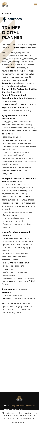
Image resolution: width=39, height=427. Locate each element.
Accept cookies (19, 422)
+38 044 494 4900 (17, 410)
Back (8, 13)
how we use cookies (26, 418)
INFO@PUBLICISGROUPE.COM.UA (23, 406)
